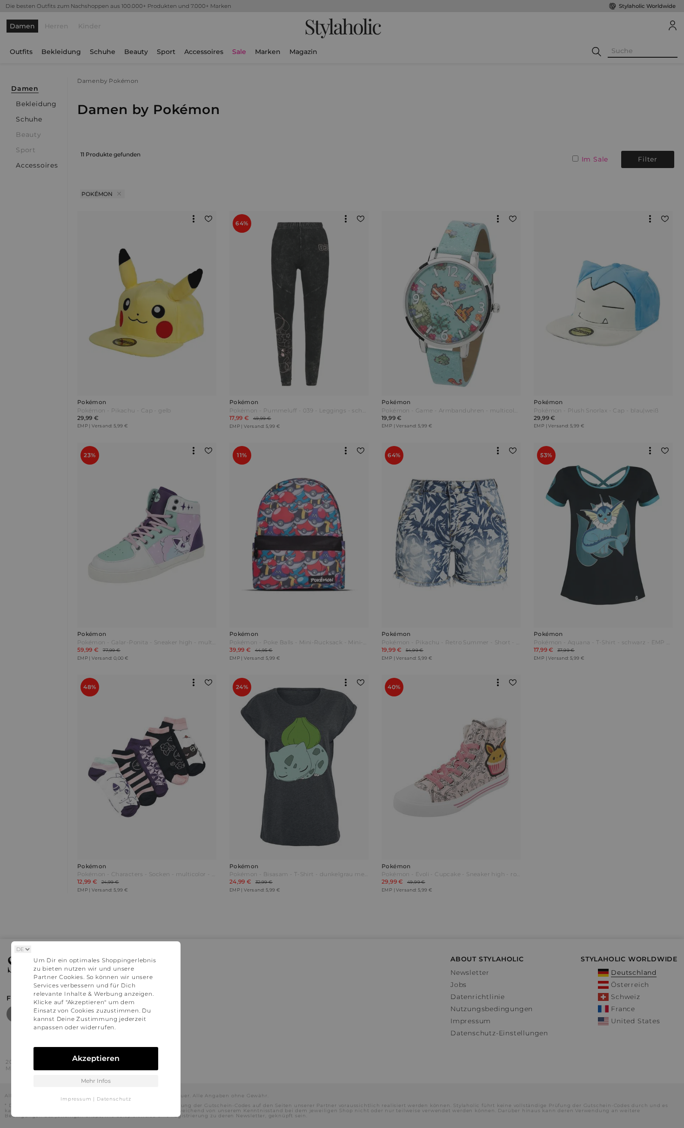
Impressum (75, 1099)
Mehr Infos (96, 1080)
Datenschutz (114, 1099)
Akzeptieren (96, 1058)
